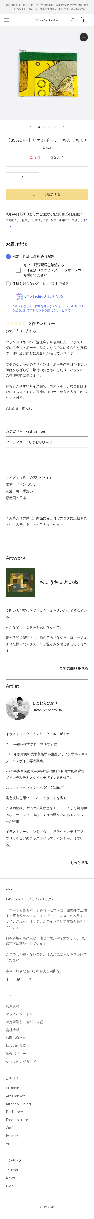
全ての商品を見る (73, 668)
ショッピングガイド (21, 1061)
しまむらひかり (40, 442)
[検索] (73, 20)
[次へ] (63, 127)
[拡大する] (84, 37)
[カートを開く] (82, 19)
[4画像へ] (55, 127)
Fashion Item (36, 431)
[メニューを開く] (6, 20)
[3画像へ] (49, 127)
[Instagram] (29, 979)
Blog (10, 1186)
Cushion (12, 1088)
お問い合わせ (16, 1038)
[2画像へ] (44, 127)
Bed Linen (14, 1112)
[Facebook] (7, 979)
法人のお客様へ (17, 1046)
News (10, 1178)
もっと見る (79, 862)
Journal (12, 1170)
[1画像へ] (39, 127)
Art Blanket (15, 1096)
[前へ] (30, 127)
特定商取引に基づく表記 (24, 1022)
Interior (12, 1136)
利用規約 (12, 1006)
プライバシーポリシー (23, 1014)
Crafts (10, 1128)
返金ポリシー (16, 1054)
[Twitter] (18, 979)
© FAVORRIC (47, 1207)
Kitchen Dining (18, 1104)
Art (8, 1144)
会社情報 (12, 1030)
